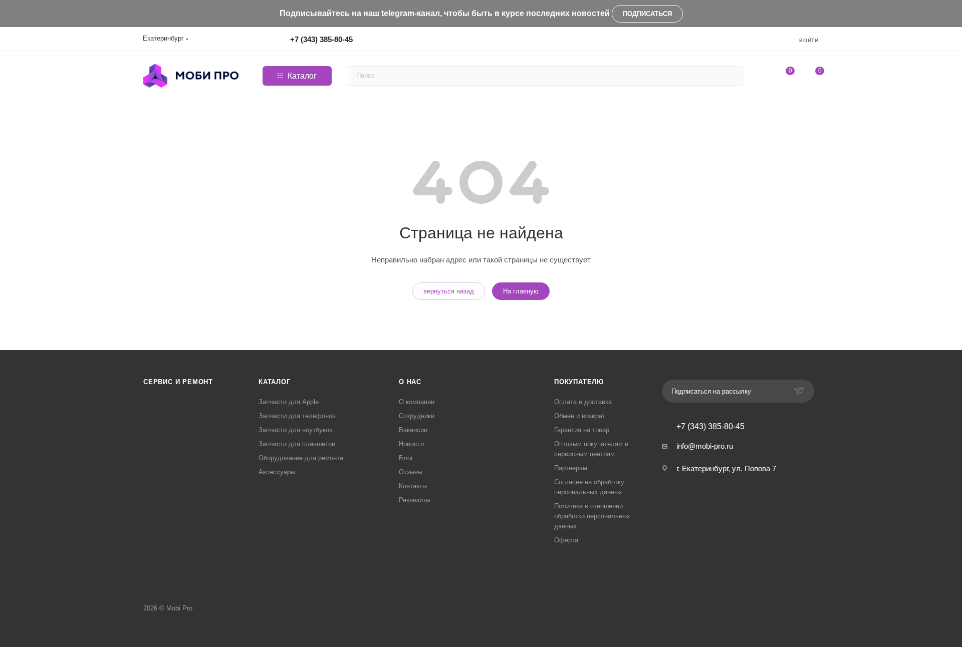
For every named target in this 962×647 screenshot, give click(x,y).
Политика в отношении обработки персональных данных (592, 516)
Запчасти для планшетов (297, 444)
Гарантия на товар (581, 430)
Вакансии (413, 430)
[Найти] (734, 76)
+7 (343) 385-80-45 (321, 39)
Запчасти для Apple (289, 402)
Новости (411, 444)
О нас (410, 382)
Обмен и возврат (579, 416)
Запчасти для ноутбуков (296, 430)
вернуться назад (448, 291)
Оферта (566, 540)
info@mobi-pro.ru (704, 446)
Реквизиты (414, 500)
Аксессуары (277, 472)
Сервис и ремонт (178, 382)
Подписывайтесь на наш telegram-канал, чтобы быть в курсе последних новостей (445, 13)
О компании (416, 402)
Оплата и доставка (583, 402)
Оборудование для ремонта (301, 458)
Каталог (275, 382)
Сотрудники (416, 416)
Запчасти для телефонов (297, 416)
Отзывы (410, 472)
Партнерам (570, 468)
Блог (406, 458)
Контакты (413, 486)
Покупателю (579, 382)
